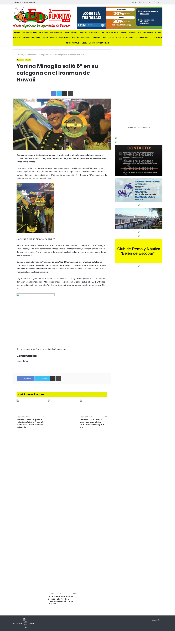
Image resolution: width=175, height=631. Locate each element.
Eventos (132, 32)
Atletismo (43, 32)
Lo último (28, 55)
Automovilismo (56, 32)
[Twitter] (42, 2)
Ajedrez (17, 32)
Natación (97, 38)
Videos (92, 43)
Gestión (16, 38)
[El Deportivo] (42, 17)
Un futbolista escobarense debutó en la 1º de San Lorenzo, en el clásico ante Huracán (60, 600)
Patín (112, 38)
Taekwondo (157, 38)
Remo (125, 38)
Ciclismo (123, 32)
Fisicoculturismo (145, 32)
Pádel (105, 38)
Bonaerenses (94, 32)
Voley (84, 43)
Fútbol (158, 32)
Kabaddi (75, 38)
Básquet (74, 32)
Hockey (53, 38)
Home (20, 55)
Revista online (102, 43)
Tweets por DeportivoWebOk (138, 127)
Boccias (83, 32)
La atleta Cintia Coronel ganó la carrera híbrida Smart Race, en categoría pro (92, 423)
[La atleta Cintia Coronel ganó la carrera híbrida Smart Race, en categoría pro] (93, 407)
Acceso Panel (157, 620)
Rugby (132, 38)
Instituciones (64, 38)
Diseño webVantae (23, 623)
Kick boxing (86, 38)
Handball (36, 38)
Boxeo (105, 32)
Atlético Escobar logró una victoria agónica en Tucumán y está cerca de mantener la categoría (30, 423)
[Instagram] (46, 2)
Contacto (157, 2)
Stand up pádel (143, 38)
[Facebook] (38, 2)
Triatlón (76, 43)
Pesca (118, 38)
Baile (67, 32)
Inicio (134, 2)
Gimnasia (26, 38)
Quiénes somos (145, 2)
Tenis (68, 43)
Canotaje (113, 32)
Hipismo (45, 38)
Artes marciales (30, 32)
